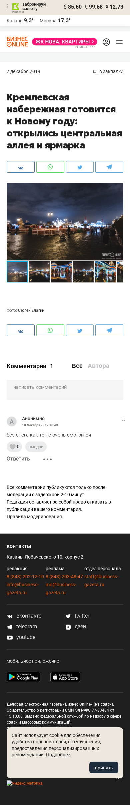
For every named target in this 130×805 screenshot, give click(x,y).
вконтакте (28, 616)
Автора (98, 365)
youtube (25, 637)
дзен (79, 626)
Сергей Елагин (31, 310)
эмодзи (36, 446)
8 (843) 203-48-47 (64, 576)
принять (104, 767)
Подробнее (58, 754)
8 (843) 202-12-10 (25, 576)
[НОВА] (62, 41)
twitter (81, 616)
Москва (48, 20)
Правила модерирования (34, 516)
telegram (26, 626)
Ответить (18, 459)
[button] (117, 188)
